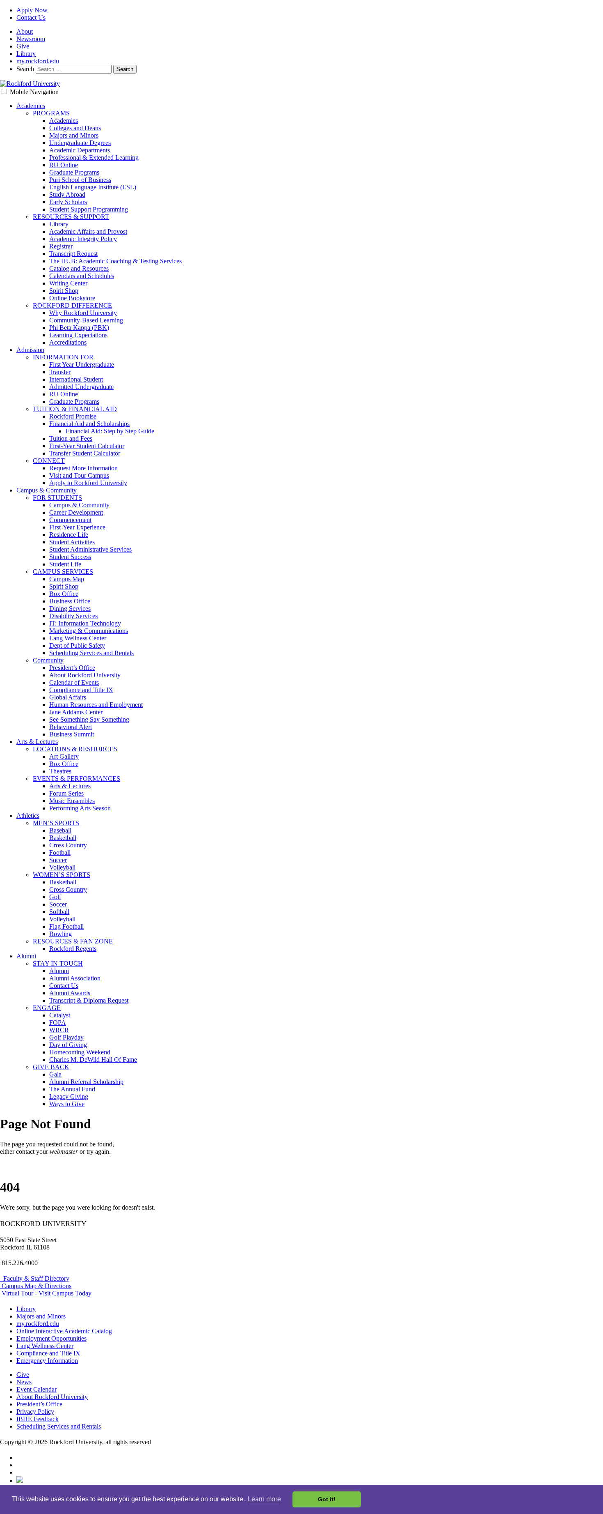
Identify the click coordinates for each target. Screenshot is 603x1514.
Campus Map (66, 578)
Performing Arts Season (80, 808)
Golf (55, 896)
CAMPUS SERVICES (63, 571)
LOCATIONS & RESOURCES (75, 748)
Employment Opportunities (51, 1338)
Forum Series (66, 793)
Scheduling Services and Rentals (91, 652)
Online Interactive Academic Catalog (64, 1331)
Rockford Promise (72, 416)
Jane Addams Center (76, 712)
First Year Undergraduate (81, 364)
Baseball (60, 830)
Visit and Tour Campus (79, 475)
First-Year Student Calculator (86, 445)
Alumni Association (74, 978)
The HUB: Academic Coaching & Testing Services (115, 261)
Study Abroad (67, 194)
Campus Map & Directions (35, 1285)
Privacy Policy (35, 1411)
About (24, 31)
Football (60, 852)
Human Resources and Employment (96, 704)
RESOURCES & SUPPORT (71, 216)
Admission (30, 349)
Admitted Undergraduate (81, 386)
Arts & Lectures (37, 741)
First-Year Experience (77, 527)
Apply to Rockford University (88, 482)
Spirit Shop (63, 290)
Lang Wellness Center (77, 638)
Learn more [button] (264, 1499)
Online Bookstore (72, 298)
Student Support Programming (88, 209)
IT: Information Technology (85, 623)
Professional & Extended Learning (94, 157)
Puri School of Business (80, 179)
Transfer (60, 371)
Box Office (63, 593)
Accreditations (68, 342)
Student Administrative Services (90, 549)
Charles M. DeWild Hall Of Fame (93, 1059)
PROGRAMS (51, 113)
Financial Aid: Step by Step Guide (110, 431)
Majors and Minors (73, 135)
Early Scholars (68, 201)
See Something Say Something (89, 719)
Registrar (61, 246)
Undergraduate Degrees (80, 142)
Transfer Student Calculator (84, 453)
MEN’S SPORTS (56, 822)
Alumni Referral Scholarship (86, 1081)
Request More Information (83, 468)
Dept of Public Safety (77, 645)
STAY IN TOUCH (58, 963)
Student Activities (72, 541)
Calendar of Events (74, 682)
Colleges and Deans (75, 127)
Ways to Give (67, 1103)
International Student (76, 379)
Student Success (70, 556)
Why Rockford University (83, 312)
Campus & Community (46, 490)
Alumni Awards (69, 992)
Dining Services (70, 608)
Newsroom (30, 38)
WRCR (59, 1029)
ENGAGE (47, 1007)
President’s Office (72, 667)
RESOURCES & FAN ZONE (73, 941)
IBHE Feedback (37, 1418)
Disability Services (73, 615)
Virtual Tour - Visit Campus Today (45, 1293)
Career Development (76, 512)
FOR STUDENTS (57, 497)
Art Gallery (64, 756)
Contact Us (31, 17)
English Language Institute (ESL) (92, 187)
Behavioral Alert (70, 726)
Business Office (69, 601)
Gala (55, 1074)
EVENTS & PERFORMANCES (76, 778)
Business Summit (71, 734)
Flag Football (66, 926)
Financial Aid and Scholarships (89, 423)
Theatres (60, 771)
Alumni (26, 956)
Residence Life (68, 534)
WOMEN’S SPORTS (61, 874)
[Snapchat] (19, 1480)
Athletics (27, 815)
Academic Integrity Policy (83, 238)
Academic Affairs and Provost (88, 231)
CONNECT (49, 460)
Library (26, 53)
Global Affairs (67, 697)
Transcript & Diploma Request (88, 1000)
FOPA (57, 1022)
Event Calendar (36, 1389)
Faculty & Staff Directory (34, 1278)
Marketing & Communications (88, 630)
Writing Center (68, 283)
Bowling (60, 933)
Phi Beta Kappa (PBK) (79, 327)
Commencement (70, 519)
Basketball (62, 837)
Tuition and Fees (70, 438)
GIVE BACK (51, 1066)
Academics (30, 105)
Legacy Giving (68, 1096)
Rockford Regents (72, 948)
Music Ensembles (72, 800)
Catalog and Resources (79, 268)
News (24, 1381)
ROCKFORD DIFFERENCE (72, 305)
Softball (59, 911)
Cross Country (68, 845)
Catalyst (59, 1015)
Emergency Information (47, 1360)
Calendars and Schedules (81, 275)
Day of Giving (68, 1044)
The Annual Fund (72, 1089)
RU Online (63, 164)
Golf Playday (66, 1037)
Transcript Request (73, 253)
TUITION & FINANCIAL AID (75, 408)
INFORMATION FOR (63, 357)
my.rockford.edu (37, 61)
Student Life (65, 564)
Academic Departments (79, 150)
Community (48, 660)
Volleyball (62, 867)
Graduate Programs (74, 172)
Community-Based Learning (86, 320)
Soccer (58, 859)
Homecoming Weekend (79, 1052)
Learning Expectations (78, 334)
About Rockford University (85, 675)
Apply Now (32, 10)
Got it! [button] (327, 1499)
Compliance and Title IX (81, 689)
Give (22, 46)
